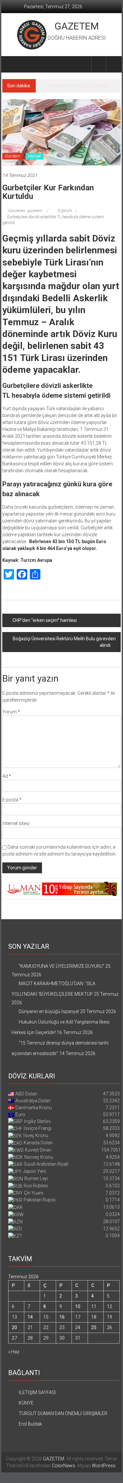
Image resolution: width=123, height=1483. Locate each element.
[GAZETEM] (10, 64)
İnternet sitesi (16, 823)
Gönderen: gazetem (25, 210)
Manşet (34, 156)
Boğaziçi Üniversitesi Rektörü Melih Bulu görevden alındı (64, 642)
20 (14, 1327)
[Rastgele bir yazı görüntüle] (113, 64)
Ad (6, 776)
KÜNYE (26, 1403)
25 (93, 1327)
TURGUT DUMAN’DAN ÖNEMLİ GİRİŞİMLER (63, 1413)
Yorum (11, 711)
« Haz (13, 1351)
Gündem (12, 156)
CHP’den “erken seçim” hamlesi (44, 620)
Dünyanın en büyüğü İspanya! (78, 85)
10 (77, 1306)
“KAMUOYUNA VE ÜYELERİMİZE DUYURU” (61, 966)
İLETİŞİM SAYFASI (37, 1392)
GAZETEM (76, 26)
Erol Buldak (30, 1424)
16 (62, 1317)
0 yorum (64, 210)
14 (30, 1317)
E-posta (12, 799)
